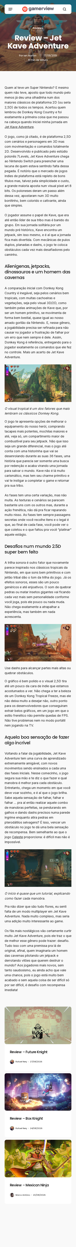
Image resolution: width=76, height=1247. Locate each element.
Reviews (38, 28)
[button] (10, 9)
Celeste (17, 837)
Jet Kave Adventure (19, 127)
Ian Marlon (30, 55)
